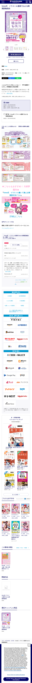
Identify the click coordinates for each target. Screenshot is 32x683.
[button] (28, 49)
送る (19, 78)
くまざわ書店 (9, 300)
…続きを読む (9, 93)
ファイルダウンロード (8, 228)
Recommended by (20, 498)
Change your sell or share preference (12, 670)
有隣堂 (22, 305)
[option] (6, 591)
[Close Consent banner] (29, 645)
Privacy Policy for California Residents (16, 674)
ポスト (5, 78)
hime (5, 66)
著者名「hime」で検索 (21, 547)
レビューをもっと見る (20, 280)
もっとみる (15, 494)
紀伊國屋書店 (22, 296)
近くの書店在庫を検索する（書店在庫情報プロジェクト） (16, 311)
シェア (12, 78)
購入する (16, 61)
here (23, 655)
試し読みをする (17, 54)
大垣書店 (9, 296)
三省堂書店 (22, 300)
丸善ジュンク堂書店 (10, 305)
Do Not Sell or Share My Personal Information (14, 667)
